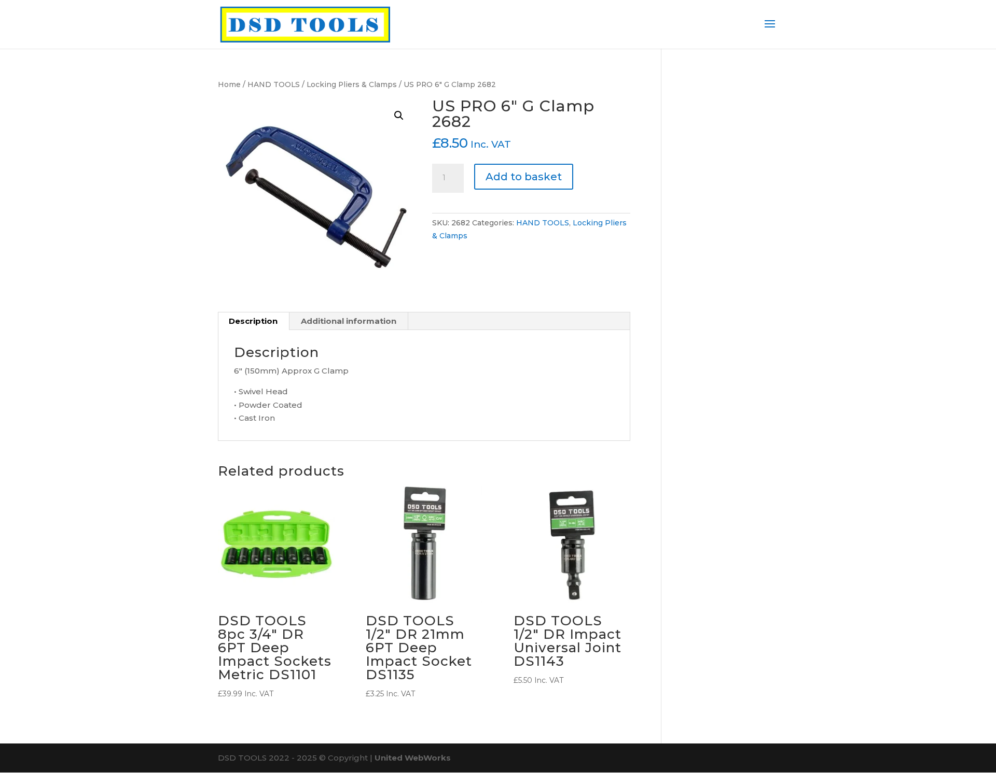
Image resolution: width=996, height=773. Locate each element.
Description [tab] (253, 321)
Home (229, 84)
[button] (399, 115)
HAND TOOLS (273, 84)
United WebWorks (413, 758)
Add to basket (524, 176)
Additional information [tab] (348, 321)
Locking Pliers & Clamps (352, 84)
